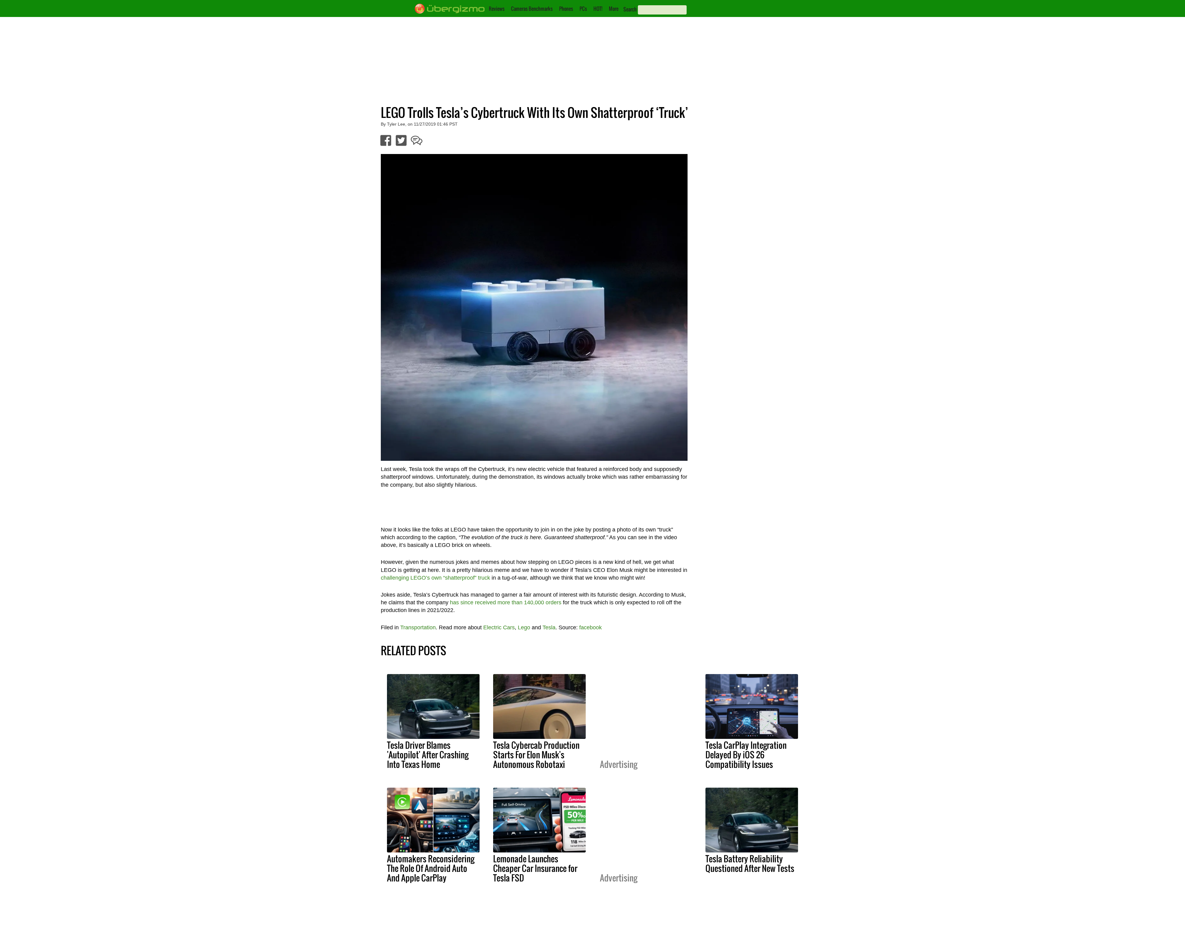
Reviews (497, 8)
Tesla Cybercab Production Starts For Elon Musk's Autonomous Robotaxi (536, 754)
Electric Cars (499, 627)
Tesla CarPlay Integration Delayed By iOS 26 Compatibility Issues (746, 754)
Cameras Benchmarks (532, 8)
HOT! (597, 8)
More (613, 8)
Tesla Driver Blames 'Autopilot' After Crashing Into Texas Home (427, 754)
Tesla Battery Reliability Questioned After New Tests (749, 863)
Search (630, 9)
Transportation (418, 627)
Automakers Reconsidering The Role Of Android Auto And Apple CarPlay (430, 868)
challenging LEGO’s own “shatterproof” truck (435, 578)
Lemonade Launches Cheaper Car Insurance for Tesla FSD (535, 868)
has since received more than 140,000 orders (505, 602)
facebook (590, 627)
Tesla (549, 627)
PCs (583, 8)
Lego (524, 627)
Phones (566, 8)
